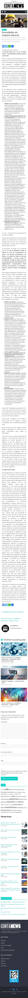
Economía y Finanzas (6, 945)
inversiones (17, 804)
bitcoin (16, 792)
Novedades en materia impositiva (12, 612)
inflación (2, 804)
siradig (17, 812)
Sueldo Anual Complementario (8, 837)
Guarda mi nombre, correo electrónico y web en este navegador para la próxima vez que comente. (14, 772)
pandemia (25, 807)
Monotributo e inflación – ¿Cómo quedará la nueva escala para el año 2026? (10, 882)
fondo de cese (13, 39)
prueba (18, 41)
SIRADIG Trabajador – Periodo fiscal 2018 (13, 682)
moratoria (20, 807)
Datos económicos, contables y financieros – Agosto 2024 (10, 620)
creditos (19, 794)
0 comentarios (22, 37)
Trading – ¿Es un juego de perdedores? (10, 859)
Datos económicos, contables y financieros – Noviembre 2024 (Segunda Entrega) (11, 659)
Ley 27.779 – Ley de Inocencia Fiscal (9, 866)
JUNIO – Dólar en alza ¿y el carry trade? (10, 830)
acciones (3, 789)
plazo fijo (19, 810)
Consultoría (3, 965)
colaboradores (6, 39)
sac (14, 812)
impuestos (11, 802)
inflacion (21, 802)
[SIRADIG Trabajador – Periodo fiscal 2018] (14, 667)
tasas (20, 812)
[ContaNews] (2, 11)
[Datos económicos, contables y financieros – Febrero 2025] (14, 688)
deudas (9, 796)
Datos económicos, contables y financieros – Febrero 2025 (11, 704)
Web (2, 760)
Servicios (3, 961)
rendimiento (11, 812)
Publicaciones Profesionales (7, 950)
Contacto (3, 963)
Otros (2, 947)
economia (18, 796)
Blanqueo (19, 792)
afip (7, 789)
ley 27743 (22, 39)
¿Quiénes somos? (5, 958)
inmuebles (7, 804)
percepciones (6, 810)
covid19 (15, 794)
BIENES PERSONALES (9, 792)
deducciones (4, 796)
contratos (11, 794)
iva (22, 804)
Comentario (4, 722)
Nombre (3, 743)
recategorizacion (4, 812)
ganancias (14, 799)
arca (19, 789)
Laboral (4, 29)
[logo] (11, 923)
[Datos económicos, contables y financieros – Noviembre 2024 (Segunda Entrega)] (14, 643)
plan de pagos (14, 810)
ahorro (11, 789)
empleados (23, 796)
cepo (8, 794)
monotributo (10, 807)
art (21, 789)
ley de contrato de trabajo (10, 41)
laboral (18, 39)
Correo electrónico (6, 752)
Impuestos (3, 940)
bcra (2, 792)
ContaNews (14, 37)
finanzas (7, 799)
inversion (11, 804)
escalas (3, 799)
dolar (13, 796)
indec (16, 802)
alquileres (15, 789)
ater (23, 789)
